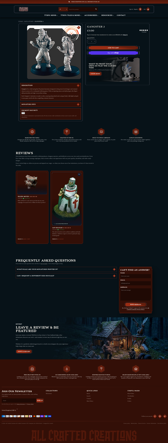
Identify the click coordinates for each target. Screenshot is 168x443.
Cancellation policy (161, 423)
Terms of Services (21, 404)
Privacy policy (127, 423)
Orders (129, 401)
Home (20, 21)
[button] (147, 9)
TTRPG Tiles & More (70, 15)
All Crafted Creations (11, 423)
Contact (121, 15)
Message (123, 287)
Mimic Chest (26, 239)
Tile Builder (130, 396)
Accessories (90, 15)
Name (122, 272)
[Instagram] (159, 416)
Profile (129, 398)
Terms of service (142, 423)
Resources (106, 15)
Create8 (51, 423)
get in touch (44, 263)
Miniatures (28, 21)
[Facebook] (154, 416)
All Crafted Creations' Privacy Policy (138, 308)
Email (122, 280)
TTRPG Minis (50, 15)
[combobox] (81, 9)
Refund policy (134, 423)
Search (88, 396)
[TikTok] (164, 416)
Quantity (91, 38)
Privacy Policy (30, 404)
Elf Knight (61, 239)
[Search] (96, 9)
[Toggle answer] (114, 269)
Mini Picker (90, 401)
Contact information (151, 423)
